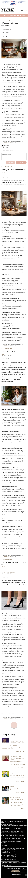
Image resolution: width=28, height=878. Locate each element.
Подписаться (15, 871)
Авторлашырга (10, 162)
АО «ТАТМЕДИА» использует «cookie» (10, 861)
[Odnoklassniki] (26, 10)
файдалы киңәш (9, 713)
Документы (11, 816)
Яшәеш (19, 15)
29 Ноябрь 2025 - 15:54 (6, 355)
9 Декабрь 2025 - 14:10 (6, 174)
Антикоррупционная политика (8, 859)
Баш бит (6, 15)
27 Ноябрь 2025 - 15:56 (6, 573)
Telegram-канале (6, 142)
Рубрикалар (13, 15)
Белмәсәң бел (7, 20)
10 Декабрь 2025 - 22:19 (7, 29)
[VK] (24, 10)
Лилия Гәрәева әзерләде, (8, 572)
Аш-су (23, 15)
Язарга (21, 162)
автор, (3, 28)
